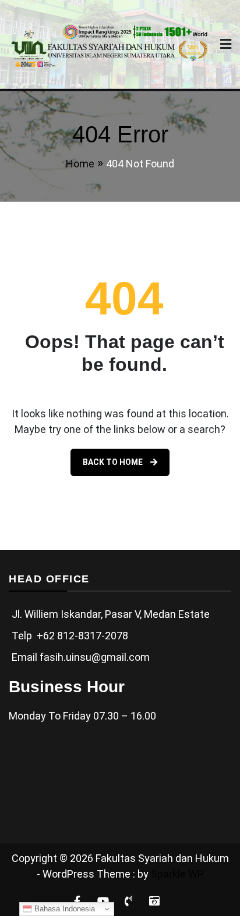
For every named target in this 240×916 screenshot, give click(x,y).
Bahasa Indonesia (63, 908)
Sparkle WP (177, 874)
